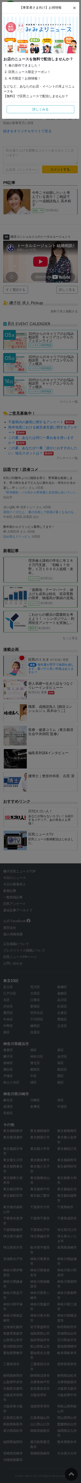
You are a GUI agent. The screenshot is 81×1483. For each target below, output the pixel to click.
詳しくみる (40, 109)
